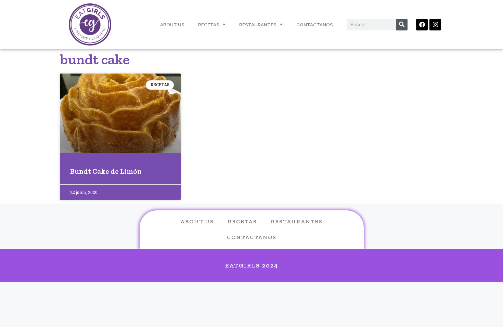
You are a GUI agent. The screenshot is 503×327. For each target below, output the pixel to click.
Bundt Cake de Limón (106, 171)
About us (197, 221)
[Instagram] (435, 24)
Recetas (208, 24)
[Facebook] (422, 24)
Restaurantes (257, 24)
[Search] (402, 24)
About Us (172, 24)
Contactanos (314, 24)
